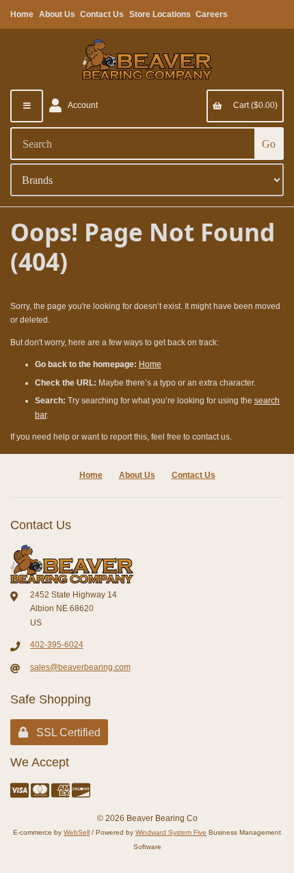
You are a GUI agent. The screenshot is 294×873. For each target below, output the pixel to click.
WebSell (77, 832)
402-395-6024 (56, 644)
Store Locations (160, 14)
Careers (212, 14)
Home (22, 14)
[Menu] (26, 106)
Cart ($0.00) (253, 105)
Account (81, 105)
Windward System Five (170, 832)
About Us (57, 14)
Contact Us (102, 14)
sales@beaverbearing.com (80, 667)
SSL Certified (66, 732)
